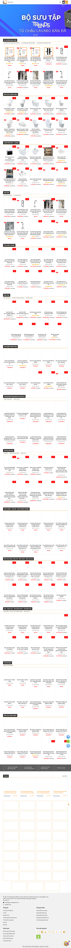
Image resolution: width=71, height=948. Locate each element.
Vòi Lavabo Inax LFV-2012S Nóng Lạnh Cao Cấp (61, 282)
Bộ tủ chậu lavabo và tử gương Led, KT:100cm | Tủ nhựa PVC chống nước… (48, 159)
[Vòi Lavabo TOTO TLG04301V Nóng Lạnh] (22, 276)
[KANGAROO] (43, 856)
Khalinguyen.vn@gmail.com (12, 902)
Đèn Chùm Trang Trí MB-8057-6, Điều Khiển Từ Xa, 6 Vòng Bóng (48, 681)
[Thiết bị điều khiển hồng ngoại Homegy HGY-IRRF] (22, 431)
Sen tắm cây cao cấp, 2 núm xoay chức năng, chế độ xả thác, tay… (9, 82)
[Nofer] (60, 836)
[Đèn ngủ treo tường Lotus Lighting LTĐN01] (61, 696)
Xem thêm (64, 776)
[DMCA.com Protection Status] (52, 937)
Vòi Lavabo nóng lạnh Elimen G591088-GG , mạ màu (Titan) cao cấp (35, 261)
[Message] (68, 746)
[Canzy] (60, 825)
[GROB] (60, 846)
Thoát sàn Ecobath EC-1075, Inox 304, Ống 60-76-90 (9, 362)
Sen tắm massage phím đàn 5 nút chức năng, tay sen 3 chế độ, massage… (35, 82)
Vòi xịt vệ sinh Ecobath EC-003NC (48, 361)
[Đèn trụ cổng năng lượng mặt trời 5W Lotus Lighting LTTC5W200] (35, 696)
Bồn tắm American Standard (18, 297)
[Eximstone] (10, 846)
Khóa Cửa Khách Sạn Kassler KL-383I (35, 648)
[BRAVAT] (43, 876)
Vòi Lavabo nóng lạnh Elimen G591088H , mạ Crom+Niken (23, 261)
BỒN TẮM (6, 295)
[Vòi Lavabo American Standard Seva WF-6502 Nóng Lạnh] (9, 276)
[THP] (43, 825)
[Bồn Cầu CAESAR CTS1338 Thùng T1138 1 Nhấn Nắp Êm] (35, 123)
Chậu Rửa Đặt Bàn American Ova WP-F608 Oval (22, 159)
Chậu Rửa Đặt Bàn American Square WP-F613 (22, 181)
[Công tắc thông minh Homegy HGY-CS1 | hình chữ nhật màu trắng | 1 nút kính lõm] (61, 408)
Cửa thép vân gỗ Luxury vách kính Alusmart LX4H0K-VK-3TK (35, 525)
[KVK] (10, 856)
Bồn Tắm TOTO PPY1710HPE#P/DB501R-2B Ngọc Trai (9, 314)
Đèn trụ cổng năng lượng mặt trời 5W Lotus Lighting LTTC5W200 (35, 703)
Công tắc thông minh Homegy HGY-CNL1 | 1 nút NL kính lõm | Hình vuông (9, 438)
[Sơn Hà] (27, 825)
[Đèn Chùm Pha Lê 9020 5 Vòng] (22, 674)
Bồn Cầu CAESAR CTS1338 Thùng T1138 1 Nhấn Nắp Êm (35, 131)
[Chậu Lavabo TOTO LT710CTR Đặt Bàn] (61, 151)
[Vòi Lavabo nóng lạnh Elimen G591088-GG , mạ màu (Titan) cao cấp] (35, 254)
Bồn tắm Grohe (29, 297)
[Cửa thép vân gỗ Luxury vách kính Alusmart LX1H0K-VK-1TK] (48, 517)
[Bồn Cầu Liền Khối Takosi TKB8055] (61, 103)
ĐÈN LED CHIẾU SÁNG (8, 665)
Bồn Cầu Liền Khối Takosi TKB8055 (61, 109)
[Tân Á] (43, 846)
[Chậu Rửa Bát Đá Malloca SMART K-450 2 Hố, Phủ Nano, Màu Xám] (48, 487)
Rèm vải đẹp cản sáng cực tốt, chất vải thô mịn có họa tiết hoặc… (35, 597)
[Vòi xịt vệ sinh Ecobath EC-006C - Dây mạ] (22, 377)
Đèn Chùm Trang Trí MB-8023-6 (9, 702)
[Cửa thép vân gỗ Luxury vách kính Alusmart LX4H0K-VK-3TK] (35, 517)
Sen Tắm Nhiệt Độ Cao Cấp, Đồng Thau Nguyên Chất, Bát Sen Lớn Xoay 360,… (9, 59)
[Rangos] (27, 815)
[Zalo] (41, 932)
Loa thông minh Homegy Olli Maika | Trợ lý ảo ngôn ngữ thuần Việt (35, 438)
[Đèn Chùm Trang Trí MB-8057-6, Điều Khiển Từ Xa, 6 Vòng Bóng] (48, 674)
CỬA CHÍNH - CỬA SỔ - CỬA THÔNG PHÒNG (16, 509)
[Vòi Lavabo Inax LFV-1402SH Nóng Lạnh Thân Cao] (48, 276)
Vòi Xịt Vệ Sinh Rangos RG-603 (36, 383)
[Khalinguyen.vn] (5, 2)
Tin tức (6, 776)
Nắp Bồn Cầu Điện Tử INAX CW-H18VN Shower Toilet (22, 130)
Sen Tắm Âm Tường (8, 195)
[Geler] (10, 836)
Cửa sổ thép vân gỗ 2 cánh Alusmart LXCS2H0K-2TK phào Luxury (61, 525)
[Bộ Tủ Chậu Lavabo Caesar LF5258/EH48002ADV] (9, 151)
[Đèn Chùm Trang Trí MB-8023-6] (9, 696)
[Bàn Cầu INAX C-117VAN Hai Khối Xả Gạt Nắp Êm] (22, 103)
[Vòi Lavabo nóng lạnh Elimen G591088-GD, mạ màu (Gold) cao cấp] (61, 254)
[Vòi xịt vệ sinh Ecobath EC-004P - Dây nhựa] (61, 355)
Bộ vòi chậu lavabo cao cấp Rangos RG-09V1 (36, 282)
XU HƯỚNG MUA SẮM (10, 40)
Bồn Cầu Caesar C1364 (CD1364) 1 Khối (61, 130)
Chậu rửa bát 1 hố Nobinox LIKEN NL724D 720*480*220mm (35, 469)
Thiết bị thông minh (8, 399)
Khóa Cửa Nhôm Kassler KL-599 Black (9, 648)
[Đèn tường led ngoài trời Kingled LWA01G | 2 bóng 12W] (48, 746)
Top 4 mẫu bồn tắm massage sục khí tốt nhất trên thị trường (27, 792)
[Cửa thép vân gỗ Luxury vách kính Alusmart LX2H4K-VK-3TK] (22, 517)
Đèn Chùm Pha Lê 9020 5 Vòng (22, 680)
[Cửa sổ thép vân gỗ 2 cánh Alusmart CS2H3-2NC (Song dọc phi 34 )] (22, 539)
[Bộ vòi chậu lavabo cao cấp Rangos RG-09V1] (35, 276)
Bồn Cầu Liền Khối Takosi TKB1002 (35, 109)
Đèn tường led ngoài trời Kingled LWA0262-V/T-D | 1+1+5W (61, 753)
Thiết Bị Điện (7, 663)
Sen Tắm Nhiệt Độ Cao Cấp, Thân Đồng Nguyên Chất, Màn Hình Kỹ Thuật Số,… (35, 59)
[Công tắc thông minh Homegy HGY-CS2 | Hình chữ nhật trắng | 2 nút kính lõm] (48, 408)
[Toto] (43, 805)
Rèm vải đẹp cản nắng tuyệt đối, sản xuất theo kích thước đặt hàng (48, 597)
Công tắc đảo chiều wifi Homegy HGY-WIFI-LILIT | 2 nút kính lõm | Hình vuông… (9, 415)
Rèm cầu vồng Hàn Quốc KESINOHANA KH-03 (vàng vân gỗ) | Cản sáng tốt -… (22, 575)
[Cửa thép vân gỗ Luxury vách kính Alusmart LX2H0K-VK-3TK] (9, 517)
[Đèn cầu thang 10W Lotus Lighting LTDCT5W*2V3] (22, 746)
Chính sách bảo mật (8, 938)
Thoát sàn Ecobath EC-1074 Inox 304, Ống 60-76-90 (22, 362)
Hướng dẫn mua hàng (41, 910)
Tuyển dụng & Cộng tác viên (10, 917)
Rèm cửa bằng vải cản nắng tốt (61, 596)
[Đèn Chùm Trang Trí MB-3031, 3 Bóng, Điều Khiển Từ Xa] (35, 674)
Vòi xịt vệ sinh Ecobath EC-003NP (35, 361)
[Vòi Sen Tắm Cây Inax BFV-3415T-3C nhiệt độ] (61, 226)
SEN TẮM (6, 192)
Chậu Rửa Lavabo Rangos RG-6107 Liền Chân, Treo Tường (35, 159)
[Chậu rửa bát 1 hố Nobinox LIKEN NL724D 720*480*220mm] (35, 462)
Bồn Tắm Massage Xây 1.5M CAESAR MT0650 (16, 335)
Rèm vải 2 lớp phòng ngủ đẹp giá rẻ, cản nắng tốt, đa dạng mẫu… (22, 597)
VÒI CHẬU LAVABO (9, 245)
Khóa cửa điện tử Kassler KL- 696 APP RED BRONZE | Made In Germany (61, 627)
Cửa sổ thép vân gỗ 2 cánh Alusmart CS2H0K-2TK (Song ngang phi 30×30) (35, 547)
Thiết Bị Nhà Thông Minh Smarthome (14, 396)
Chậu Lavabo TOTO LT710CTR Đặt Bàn (61, 157)
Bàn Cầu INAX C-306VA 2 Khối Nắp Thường (9, 109)
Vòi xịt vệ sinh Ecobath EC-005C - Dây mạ (9, 383)
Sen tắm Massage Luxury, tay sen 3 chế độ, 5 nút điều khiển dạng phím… (61, 59)
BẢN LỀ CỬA (27, 611)
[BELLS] (35, 886)
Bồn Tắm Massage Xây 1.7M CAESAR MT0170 (61, 313)
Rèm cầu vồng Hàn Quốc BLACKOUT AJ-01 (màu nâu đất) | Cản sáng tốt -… (61, 574)
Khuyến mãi (6, 915)
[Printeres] (48, 932)
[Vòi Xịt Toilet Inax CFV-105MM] (48, 377)
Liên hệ (5, 922)
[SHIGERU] (27, 856)
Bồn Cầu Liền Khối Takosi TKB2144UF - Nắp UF (48, 109)
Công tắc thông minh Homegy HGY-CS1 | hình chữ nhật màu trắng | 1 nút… (61, 415)
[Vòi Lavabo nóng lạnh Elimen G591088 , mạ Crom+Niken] (48, 254)
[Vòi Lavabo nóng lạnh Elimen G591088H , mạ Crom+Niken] (22, 254)
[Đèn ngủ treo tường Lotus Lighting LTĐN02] (48, 696)
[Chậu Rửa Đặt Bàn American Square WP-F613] (22, 173)
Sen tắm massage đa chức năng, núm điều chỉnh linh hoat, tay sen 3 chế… (22, 82)
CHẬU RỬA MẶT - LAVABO (11, 143)
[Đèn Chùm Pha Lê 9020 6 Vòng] (9, 674)
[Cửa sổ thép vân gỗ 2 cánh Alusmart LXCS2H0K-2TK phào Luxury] (61, 517)
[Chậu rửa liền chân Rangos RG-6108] (35, 173)
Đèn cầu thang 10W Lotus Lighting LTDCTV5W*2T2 (9, 752)
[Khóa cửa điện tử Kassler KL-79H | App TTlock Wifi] (22, 642)
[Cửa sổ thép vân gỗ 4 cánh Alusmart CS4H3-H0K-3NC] (9, 539)
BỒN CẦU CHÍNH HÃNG (10, 94)
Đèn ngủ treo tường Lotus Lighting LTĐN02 (48, 702)
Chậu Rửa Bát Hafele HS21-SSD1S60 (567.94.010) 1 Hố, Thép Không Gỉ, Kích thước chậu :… (61, 470)
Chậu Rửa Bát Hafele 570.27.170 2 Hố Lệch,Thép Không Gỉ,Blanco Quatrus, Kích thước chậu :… (22, 495)
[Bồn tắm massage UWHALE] (55, 329)
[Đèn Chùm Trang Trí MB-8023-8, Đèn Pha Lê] (22, 696)
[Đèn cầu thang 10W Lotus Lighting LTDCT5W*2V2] (35, 746)
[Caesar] (10, 805)
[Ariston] (27, 836)
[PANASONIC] (60, 866)
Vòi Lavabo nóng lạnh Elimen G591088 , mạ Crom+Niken (48, 261)
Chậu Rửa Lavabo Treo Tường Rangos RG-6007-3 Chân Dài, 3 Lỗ (61, 180)
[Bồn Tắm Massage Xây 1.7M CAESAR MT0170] (61, 306)
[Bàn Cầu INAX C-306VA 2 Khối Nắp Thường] (9, 103)
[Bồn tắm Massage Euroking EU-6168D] (48, 306)
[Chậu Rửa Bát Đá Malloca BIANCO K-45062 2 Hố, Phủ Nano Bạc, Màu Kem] (61, 487)
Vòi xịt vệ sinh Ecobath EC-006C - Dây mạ (22, 383)
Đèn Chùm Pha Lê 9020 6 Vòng (9, 680)
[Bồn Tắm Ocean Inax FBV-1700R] (35, 306)
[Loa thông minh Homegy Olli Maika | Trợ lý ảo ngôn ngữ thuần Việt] (35, 431)
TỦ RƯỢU (6, 453)
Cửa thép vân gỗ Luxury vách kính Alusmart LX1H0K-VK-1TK (48, 525)
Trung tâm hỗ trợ (7, 940)
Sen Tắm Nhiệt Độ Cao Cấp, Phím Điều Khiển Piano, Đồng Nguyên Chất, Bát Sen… (22, 59)
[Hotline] (68, 742)
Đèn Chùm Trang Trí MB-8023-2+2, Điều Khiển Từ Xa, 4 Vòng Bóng (61, 681)
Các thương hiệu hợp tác (42, 920)
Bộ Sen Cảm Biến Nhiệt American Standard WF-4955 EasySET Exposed (9, 211)
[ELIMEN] (60, 856)
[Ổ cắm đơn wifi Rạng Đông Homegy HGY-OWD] (22, 408)
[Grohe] (60, 815)
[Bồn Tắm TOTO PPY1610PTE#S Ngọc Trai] (22, 306)
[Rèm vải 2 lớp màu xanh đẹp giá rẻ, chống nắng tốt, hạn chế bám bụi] (9, 589)
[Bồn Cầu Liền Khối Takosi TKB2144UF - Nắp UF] (48, 103)
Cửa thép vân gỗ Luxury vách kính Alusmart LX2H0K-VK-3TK (9, 525)
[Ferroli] (10, 825)
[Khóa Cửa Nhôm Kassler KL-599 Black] (9, 642)
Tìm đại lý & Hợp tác (8, 910)
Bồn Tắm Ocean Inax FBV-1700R (35, 313)
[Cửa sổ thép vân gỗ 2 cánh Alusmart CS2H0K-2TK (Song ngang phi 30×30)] (35, 539)
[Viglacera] (60, 805)
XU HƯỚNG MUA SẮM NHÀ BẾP (28, 43)
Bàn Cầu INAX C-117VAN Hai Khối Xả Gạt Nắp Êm (22, 109)
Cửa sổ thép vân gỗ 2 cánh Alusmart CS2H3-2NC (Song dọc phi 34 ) (22, 547)
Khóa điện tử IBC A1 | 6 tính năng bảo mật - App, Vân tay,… (48, 59)
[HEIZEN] (43, 866)
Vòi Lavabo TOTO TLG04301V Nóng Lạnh (22, 282)
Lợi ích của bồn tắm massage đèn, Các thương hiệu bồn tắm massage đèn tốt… (43, 792)
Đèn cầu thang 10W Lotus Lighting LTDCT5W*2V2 (35, 752)
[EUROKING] (43, 836)
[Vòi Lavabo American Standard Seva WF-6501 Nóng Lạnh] (9, 254)
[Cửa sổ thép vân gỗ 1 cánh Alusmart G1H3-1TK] (61, 539)
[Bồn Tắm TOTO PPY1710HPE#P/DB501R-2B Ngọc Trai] (9, 306)
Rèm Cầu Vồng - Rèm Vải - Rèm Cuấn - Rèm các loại (18, 559)
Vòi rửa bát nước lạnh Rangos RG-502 (48, 468)
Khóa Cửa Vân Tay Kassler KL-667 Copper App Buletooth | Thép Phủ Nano (48, 650)
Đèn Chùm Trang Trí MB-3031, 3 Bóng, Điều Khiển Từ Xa (35, 681)
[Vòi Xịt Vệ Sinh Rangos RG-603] (35, 377)
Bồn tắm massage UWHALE (55, 335)
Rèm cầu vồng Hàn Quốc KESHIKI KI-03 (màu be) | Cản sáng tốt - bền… (48, 575)
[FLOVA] (52, 886)
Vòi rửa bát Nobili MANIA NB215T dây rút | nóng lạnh (9, 469)
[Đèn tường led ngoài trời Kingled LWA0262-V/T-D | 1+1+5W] (61, 746)
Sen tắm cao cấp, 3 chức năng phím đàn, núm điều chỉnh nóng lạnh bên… (48, 82)
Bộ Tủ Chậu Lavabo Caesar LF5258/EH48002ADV (9, 159)
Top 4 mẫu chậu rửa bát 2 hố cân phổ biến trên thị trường (10, 792)
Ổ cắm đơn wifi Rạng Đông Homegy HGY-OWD (22, 414)
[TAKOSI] (27, 866)
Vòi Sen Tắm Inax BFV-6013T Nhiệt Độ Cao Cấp (48, 232)
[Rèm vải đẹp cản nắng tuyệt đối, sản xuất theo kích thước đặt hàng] (48, 589)
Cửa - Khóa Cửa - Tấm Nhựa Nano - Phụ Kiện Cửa (17, 608)
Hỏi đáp (5, 924)
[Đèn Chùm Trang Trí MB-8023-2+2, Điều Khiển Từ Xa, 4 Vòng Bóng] (61, 674)
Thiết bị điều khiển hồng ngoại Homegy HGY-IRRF (22, 437)
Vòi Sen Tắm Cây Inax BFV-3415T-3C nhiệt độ (61, 232)
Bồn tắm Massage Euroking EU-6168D (48, 313)
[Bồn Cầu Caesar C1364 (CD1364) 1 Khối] (61, 123)
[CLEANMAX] (10, 866)
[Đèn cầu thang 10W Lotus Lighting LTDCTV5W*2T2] (9, 746)
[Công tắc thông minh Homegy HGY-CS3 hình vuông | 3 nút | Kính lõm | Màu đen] (61, 431)
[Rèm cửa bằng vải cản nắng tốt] (61, 589)
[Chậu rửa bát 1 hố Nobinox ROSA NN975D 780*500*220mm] (22, 462)
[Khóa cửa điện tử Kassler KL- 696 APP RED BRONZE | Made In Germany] (61, 620)
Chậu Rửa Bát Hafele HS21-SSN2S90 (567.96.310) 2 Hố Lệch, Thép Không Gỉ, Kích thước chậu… (9, 495)
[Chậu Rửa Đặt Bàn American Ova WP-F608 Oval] (22, 151)
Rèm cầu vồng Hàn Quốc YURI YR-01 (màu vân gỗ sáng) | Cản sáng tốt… (35, 575)
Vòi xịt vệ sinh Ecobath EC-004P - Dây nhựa (61, 361)
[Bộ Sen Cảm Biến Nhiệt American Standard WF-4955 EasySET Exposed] (9, 204)
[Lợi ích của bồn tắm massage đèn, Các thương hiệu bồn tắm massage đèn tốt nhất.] (44, 785)
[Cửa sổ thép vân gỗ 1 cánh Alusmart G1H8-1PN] (48, 539)
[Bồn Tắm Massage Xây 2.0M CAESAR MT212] (29, 329)
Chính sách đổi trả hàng (9, 931)
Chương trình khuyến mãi (42, 917)
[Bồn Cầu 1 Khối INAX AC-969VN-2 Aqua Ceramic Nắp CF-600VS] (9, 123)
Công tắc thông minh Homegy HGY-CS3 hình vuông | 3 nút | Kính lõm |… (61, 438)
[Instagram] (52, 932)
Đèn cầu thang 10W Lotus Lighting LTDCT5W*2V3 (22, 752)
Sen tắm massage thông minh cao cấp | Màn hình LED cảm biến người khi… (35, 233)
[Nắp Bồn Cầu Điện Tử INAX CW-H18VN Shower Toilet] (22, 123)
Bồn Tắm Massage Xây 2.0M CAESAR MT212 (29, 335)
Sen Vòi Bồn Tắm (17, 195)
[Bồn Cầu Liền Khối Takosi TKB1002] (35, 103)
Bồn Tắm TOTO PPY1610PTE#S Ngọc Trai (22, 313)
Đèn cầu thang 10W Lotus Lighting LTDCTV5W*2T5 (48, 730)
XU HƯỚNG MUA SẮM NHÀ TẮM (43, 43)
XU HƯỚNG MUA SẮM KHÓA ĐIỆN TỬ (12, 43)
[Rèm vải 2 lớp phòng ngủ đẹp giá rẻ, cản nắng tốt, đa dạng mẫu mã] (22, 589)
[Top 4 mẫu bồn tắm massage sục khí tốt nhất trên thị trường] (27, 785)
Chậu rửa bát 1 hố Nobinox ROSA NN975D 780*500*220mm (22, 469)
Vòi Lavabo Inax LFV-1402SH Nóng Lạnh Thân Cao (48, 283)
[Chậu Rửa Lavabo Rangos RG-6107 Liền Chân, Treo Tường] (35, 151)
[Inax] (27, 805)
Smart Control (17, 399)
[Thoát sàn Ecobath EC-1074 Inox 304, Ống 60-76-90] (22, 355)
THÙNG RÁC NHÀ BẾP (14, 453)
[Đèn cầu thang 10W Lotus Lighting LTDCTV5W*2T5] (48, 724)
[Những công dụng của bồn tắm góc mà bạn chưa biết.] (60, 785)
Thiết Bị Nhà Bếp (8, 450)
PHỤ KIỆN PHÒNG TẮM (10, 346)
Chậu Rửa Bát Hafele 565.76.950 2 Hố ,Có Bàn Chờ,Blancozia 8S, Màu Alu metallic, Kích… (35, 494)
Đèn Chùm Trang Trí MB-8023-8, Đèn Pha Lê (22, 702)
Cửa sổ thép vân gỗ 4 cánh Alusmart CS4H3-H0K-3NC (9, 546)
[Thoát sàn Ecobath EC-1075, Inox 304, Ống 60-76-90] (9, 355)
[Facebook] (37, 932)
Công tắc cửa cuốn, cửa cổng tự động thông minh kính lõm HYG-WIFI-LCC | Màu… (35, 415)
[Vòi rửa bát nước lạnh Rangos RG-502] (48, 462)
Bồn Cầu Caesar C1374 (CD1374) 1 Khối (48, 130)
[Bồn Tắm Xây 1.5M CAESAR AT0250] (42, 329)
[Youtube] (45, 932)
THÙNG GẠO (23, 453)
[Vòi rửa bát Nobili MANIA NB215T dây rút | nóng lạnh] (9, 462)
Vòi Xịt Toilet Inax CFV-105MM (48, 383)
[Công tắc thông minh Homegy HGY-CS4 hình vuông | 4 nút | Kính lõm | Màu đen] (48, 431)
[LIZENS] (19, 886)
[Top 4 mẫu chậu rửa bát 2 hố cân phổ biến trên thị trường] (11, 785)
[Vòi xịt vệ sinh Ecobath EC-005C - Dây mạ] (9, 377)
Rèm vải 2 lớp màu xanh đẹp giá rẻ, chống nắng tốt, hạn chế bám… (9, 597)
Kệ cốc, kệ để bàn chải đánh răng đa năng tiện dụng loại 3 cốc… (61, 384)
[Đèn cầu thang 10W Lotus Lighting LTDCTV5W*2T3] (61, 724)
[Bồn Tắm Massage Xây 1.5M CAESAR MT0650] (16, 329)
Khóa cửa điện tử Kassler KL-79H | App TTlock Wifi (22, 648)
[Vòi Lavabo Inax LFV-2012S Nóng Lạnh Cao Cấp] (61, 276)
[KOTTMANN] (10, 876)
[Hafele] (43, 815)
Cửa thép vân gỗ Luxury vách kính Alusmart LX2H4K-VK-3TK (22, 525)
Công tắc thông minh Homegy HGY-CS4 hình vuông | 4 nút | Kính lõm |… (48, 438)
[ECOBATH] (27, 846)
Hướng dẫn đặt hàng (41, 913)
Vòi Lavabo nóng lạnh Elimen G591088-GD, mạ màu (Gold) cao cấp (61, 261)
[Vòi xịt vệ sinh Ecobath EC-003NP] (35, 355)
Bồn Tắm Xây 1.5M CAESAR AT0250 (42, 335)
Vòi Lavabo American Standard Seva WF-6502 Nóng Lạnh (9, 283)
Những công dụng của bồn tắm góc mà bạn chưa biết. (60, 792)
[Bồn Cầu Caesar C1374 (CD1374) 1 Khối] (48, 123)
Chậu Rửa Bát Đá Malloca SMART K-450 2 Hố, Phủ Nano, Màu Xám (48, 494)
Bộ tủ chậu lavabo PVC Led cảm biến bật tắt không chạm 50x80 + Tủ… (9, 181)
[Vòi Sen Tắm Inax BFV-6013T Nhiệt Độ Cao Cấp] (48, 226)
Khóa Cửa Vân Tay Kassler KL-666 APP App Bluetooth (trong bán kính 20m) (61, 650)
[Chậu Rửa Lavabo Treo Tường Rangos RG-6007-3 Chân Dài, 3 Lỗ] (61, 173)
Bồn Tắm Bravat (7, 297)
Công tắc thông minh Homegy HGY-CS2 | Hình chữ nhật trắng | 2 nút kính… (48, 415)
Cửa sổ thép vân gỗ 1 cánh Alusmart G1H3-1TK (61, 546)
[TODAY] (60, 876)
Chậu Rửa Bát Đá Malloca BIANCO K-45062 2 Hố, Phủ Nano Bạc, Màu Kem (61, 494)
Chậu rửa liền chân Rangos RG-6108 (35, 180)
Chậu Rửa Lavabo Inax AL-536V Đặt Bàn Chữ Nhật (48, 180)
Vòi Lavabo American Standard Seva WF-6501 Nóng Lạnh (9, 261)
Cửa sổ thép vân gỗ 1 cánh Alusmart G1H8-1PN (48, 546)
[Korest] (10, 815)
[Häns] (27, 876)
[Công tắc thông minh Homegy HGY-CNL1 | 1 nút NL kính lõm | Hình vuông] (9, 431)
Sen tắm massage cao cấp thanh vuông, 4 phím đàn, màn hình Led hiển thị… (61, 82)
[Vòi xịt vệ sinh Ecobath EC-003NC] (48, 355)
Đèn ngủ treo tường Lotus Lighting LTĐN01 (61, 702)
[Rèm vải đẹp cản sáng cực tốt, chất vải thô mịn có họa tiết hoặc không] (35, 589)
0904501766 (8, 904)
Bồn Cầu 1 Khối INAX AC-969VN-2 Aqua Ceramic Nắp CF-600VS (9, 131)
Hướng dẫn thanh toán (41, 915)
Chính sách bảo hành (8, 936)
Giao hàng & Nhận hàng (9, 933)
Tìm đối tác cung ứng (8, 920)
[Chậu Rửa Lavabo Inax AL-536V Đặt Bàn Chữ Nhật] (48, 173)
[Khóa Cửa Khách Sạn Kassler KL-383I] (35, 642)
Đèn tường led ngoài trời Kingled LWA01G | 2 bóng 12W (48, 753)
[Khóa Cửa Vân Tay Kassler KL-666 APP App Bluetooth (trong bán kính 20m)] (61, 642)
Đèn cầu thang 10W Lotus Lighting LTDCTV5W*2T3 (61, 730)
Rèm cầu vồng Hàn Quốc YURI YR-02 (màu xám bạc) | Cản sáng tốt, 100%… (9, 575)
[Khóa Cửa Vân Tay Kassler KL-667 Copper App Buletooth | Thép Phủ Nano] (48, 642)
